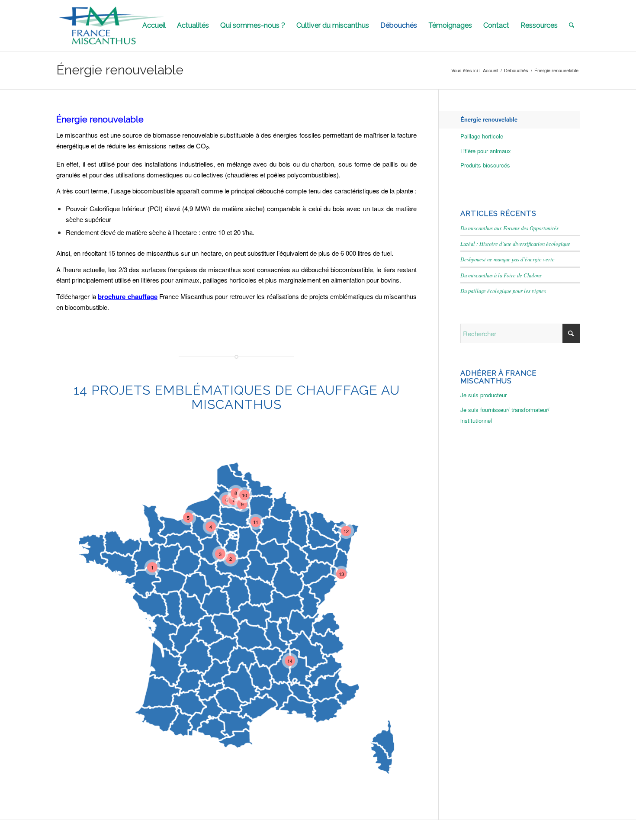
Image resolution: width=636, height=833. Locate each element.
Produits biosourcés (485, 165)
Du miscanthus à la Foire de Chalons (501, 275)
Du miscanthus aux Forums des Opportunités (509, 228)
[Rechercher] (571, 25)
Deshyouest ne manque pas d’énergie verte (507, 259)
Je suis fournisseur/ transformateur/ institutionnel (504, 415)
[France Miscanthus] (111, 25)
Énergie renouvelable (119, 69)
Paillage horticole (481, 136)
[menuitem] (154, 25)
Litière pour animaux (485, 151)
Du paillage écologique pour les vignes (503, 290)
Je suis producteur (483, 395)
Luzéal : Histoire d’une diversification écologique (515, 243)
